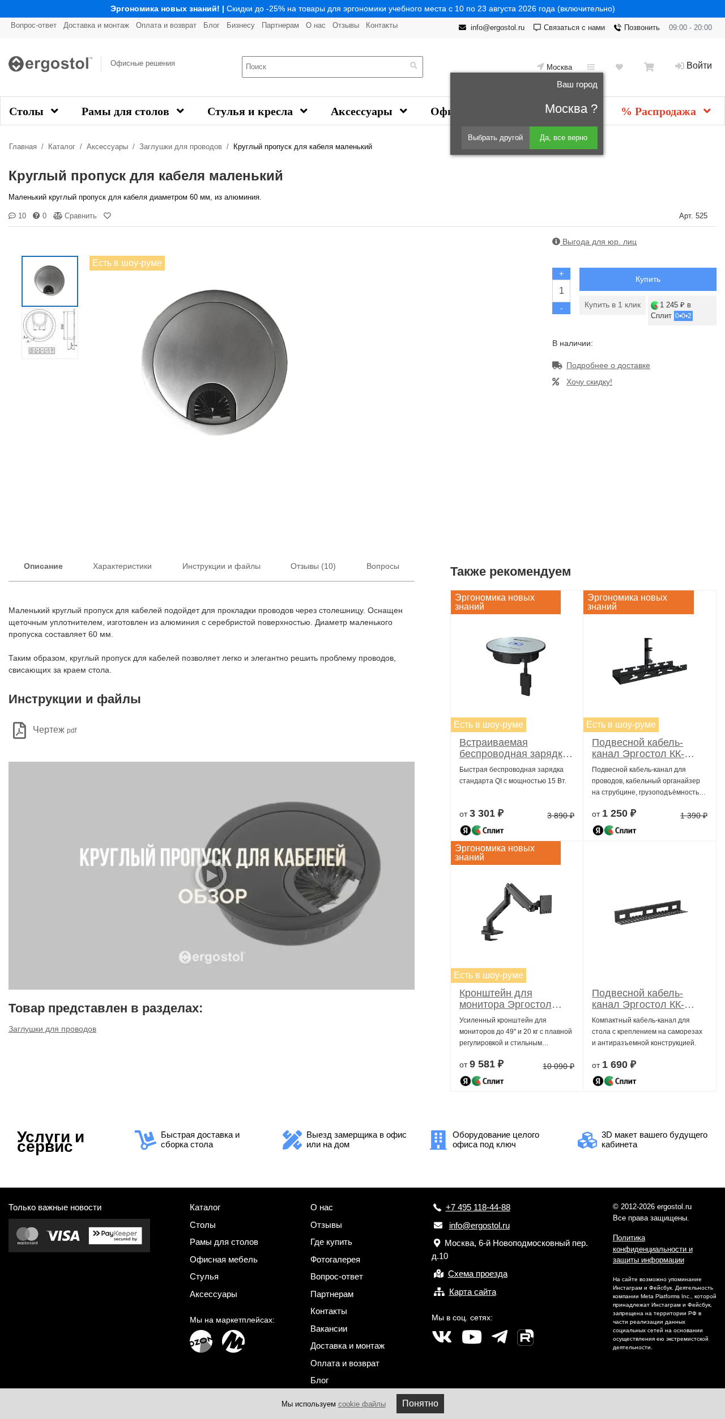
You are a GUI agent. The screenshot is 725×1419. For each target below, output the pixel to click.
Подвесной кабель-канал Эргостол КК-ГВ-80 (638, 998)
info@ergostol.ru (497, 27)
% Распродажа (660, 111)
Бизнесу (241, 25)
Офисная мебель (224, 1259)
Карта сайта (472, 1291)
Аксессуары (363, 111)
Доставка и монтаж (96, 25)
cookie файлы (362, 1404)
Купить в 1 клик (613, 304)
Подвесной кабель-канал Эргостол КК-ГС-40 (638, 748)
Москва (559, 67)
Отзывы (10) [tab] (313, 566)
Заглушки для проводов (180, 146)
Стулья (204, 1276)
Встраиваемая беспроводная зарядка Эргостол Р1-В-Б (513, 748)
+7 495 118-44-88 (478, 1207)
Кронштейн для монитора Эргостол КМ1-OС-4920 (505, 998)
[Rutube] (525, 1337)
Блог (211, 25)
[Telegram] (500, 1337)
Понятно (420, 1403)
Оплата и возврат (166, 25)
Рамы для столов (127, 111)
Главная (23, 146)
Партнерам (280, 25)
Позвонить (642, 27)
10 (21, 216)
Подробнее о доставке (608, 365)
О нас (316, 25)
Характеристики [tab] (122, 566)
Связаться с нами (574, 27)
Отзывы (345, 25)
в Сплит (671, 310)
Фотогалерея (335, 1259)
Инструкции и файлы (221, 566)
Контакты (382, 25)
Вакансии (328, 1328)
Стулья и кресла (251, 111)
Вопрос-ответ (34, 25)
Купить (648, 279)
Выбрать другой (495, 137)
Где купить (331, 1242)
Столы (27, 111)
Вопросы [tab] (382, 566)
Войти (699, 65)
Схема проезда (478, 1273)
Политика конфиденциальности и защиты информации (653, 1249)
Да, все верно (563, 137)
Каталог (61, 146)
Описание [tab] (43, 566)
